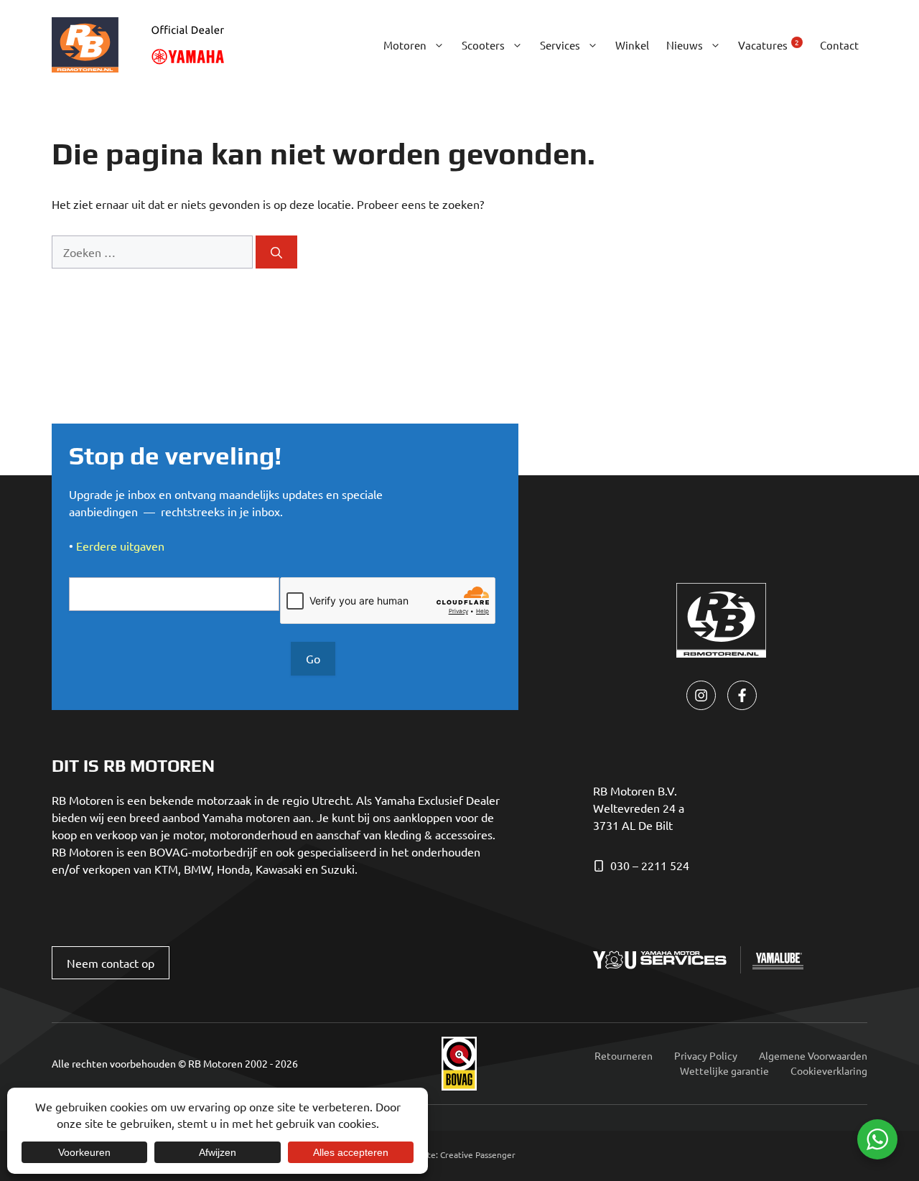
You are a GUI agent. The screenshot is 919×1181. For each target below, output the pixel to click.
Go (313, 658)
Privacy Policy (705, 1055)
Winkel (632, 45)
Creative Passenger (478, 1154)
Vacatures (768, 44)
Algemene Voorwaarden (813, 1055)
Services (560, 45)
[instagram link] (701, 695)
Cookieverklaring (828, 1070)
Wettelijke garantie (724, 1070)
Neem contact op (110, 963)
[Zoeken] (276, 252)
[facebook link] (742, 695)
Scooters (483, 45)
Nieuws (684, 45)
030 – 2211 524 (649, 865)
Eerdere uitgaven (120, 545)
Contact (839, 45)
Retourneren (623, 1055)
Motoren (404, 45)
